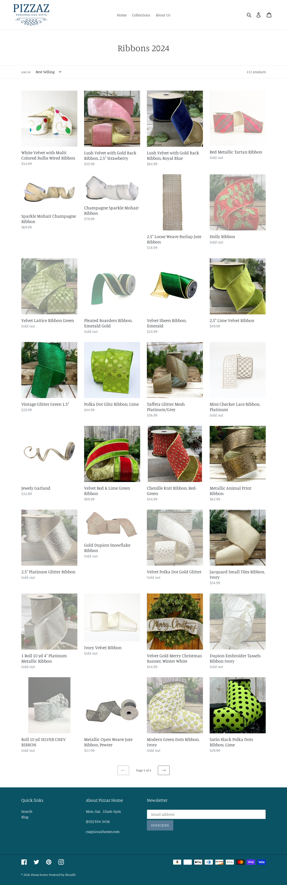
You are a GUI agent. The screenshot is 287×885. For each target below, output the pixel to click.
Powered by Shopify (62, 874)
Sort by (26, 72)
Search (26, 811)
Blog (24, 817)
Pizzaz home (39, 874)
